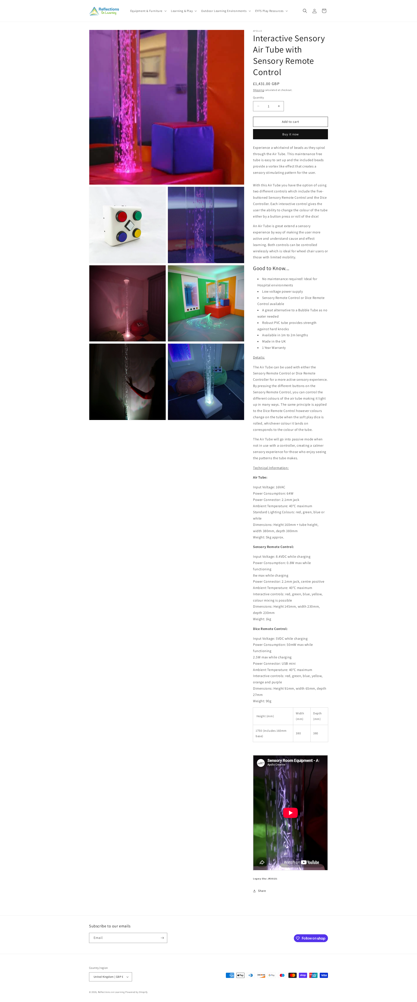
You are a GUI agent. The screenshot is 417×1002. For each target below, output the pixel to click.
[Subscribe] (162, 938)
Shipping (258, 90)
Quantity (258, 97)
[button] (148, 10)
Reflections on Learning (111, 992)
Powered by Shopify (136, 992)
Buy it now (290, 134)
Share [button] (262, 891)
